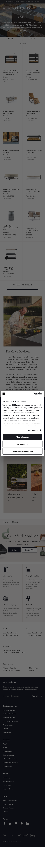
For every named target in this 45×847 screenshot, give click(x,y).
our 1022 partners (16, 405)
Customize (21, 444)
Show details (33, 430)
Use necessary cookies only (22, 451)
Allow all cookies (22, 437)
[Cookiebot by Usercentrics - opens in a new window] (32, 393)
